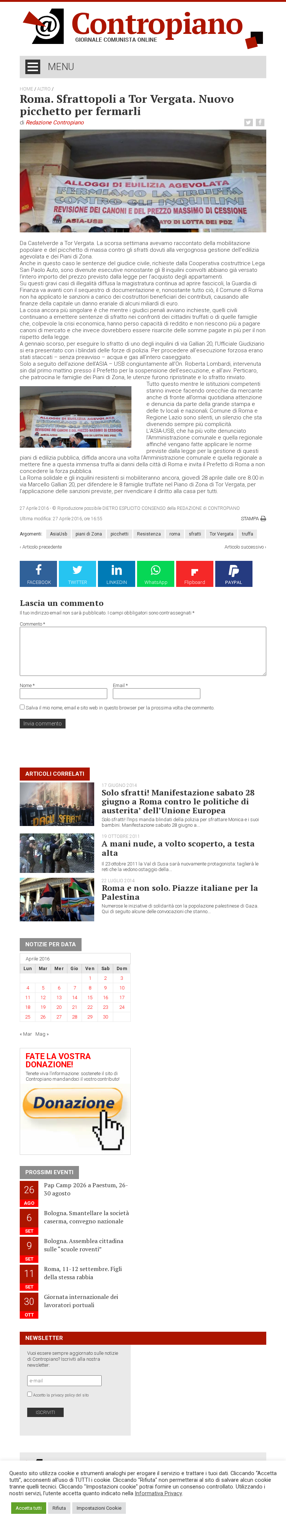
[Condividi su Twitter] (249, 123)
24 (121, 1007)
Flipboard (194, 582)
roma (174, 534)
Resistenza (149, 534)
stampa (250, 518)
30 (105, 1017)
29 (89, 1017)
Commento (32, 624)
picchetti (119, 534)
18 (27, 1007)
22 (89, 1007)
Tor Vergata (221, 534)
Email (120, 685)
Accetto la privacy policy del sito (61, 1395)
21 (74, 1007)
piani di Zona (89, 534)
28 (74, 1017)
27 (58, 1017)
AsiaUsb (58, 534)
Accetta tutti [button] (29, 1508)
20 (58, 1007)
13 (58, 997)
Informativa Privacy (158, 1493)
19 (42, 1007)
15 (89, 997)
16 (105, 997)
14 (74, 997)
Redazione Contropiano (55, 122)
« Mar (26, 1034)
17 (121, 997)
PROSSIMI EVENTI (49, 1172)
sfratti (195, 534)
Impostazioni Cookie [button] (99, 1508)
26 (42, 1017)
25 (27, 1017)
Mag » (42, 1034)
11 (27, 997)
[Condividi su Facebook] (261, 123)
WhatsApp (156, 582)
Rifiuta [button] (59, 1508)
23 (105, 1007)
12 (42, 997)
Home (26, 89)
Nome (27, 685)
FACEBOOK (39, 582)
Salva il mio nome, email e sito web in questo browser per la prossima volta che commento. (120, 708)
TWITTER (77, 582)
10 (121, 988)
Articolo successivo (244, 547)
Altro (44, 89)
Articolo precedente (42, 547)
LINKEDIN (117, 582)
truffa (247, 534)
